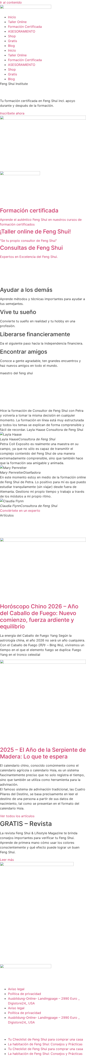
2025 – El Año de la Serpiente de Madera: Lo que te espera (43, 753)
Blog (11, 46)
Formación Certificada (25, 27)
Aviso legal (16, 989)
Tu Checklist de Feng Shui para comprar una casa (46, 1039)
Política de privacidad (24, 994)
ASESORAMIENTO (21, 31)
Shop (12, 36)
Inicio (12, 17)
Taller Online (17, 22)
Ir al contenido (11, 2)
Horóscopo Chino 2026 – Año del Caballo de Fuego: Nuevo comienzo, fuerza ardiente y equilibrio (39, 616)
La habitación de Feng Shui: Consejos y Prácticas (45, 1044)
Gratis (12, 41)
